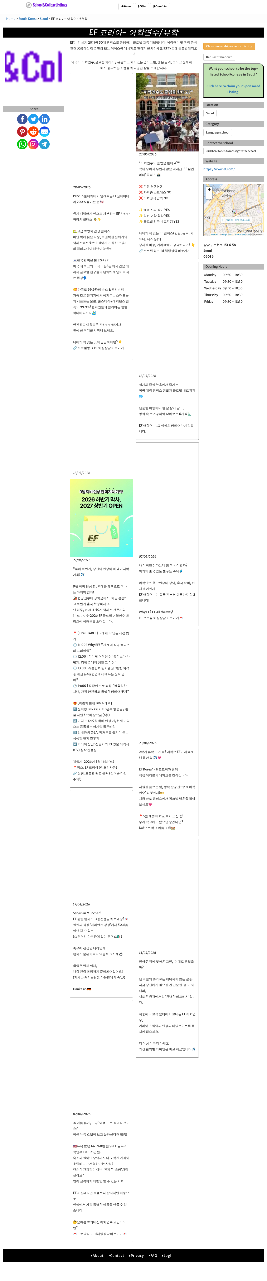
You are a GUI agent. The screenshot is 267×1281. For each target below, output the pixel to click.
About (98, 1255)
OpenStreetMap (242, 234)
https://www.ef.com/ (219, 169)
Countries (161, 6)
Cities (142, 6)
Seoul (44, 19)
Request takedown (219, 57)
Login (169, 1255)
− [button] (209, 196)
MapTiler (226, 234)
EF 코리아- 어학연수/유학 (236, 220)
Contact (117, 1255)
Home (127, 6)
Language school (217, 132)
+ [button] (209, 189)
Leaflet (214, 234)
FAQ (153, 1255)
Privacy (137, 1255)
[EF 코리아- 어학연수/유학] (234, 211)
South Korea (28, 19)
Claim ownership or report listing (229, 46)
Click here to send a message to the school (231, 151)
